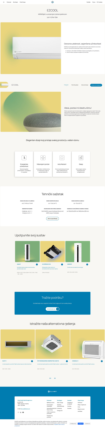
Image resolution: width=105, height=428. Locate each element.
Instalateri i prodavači (70, 403)
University (59, 408)
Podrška (69, 406)
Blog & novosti (81, 409)
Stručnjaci (59, 400)
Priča (79, 407)
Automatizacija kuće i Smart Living (52, 409)
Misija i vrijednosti (82, 404)
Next (55, 378)
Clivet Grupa (81, 400)
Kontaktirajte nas (51, 309)
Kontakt (69, 400)
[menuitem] (9, 2)
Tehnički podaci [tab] (74, 85)
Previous (50, 378)
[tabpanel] (27, 261)
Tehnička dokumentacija (60, 405)
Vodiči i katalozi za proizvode (51, 412)
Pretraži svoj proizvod (50, 416)
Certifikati (80, 411)
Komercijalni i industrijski (50, 405)
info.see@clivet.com (25, 408)
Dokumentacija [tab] (84, 85)
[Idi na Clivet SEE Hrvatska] (52, 2)
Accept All (81, 423)
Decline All (87, 423)
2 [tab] (53, 378)
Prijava (93, 2)
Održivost (80, 402)
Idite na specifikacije (52, 218)
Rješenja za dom (50, 402)
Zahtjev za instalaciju (96, 85)
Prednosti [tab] (66, 84)
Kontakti (69, 408)
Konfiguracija (73, 423)
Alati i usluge (60, 402)
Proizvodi (49, 400)
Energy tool (59, 410)
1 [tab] (51, 378)
